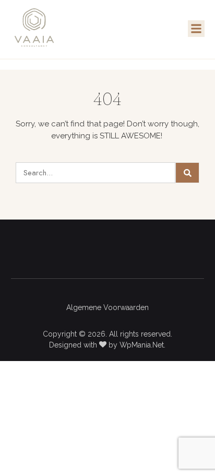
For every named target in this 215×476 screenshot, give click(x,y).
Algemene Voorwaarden (107, 307)
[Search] (187, 172)
